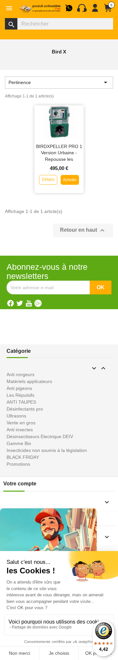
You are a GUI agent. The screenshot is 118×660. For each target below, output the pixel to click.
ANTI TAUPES (21, 402)
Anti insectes (20, 429)
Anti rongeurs (20, 374)
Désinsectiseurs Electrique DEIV (40, 436)
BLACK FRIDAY (23, 457)
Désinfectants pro (25, 409)
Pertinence (59, 82)
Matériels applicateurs (29, 381)
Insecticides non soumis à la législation (47, 450)
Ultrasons (16, 415)
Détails (48, 179)
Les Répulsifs (20, 395)
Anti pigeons (19, 388)
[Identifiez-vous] (95, 10)
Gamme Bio (19, 443)
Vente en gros (21, 422)
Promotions (18, 464)
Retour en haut (83, 230)
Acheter (70, 180)
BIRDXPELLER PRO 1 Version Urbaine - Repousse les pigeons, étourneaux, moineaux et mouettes (59, 159)
